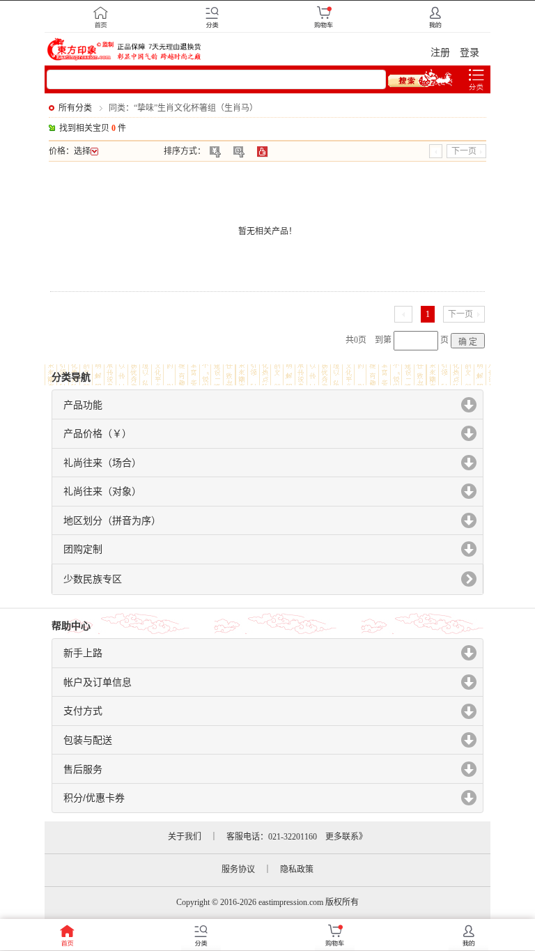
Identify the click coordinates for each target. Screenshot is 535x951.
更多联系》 (346, 837)
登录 (469, 52)
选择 (82, 151)
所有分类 (75, 108)
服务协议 (238, 869)
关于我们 (184, 837)
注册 (440, 52)
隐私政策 (296, 869)
